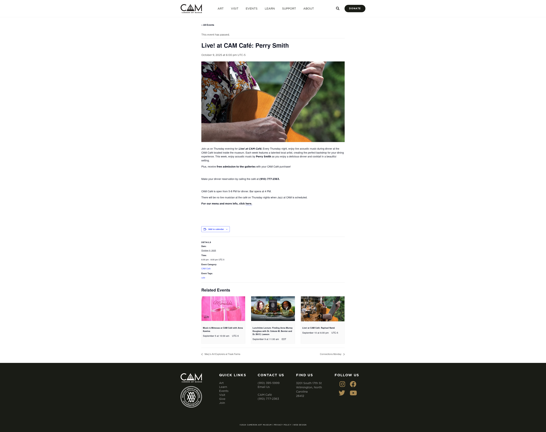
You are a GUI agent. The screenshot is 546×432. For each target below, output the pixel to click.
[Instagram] (342, 384)
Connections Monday (331, 354)
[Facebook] (353, 384)
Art (221, 8)
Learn (270, 8)
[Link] (191, 8)
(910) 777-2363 (268, 398)
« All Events (207, 24)
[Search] (338, 8)
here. (249, 203)
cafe (203, 277)
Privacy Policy (282, 425)
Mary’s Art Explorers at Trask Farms (222, 354)
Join (222, 403)
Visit (234, 8)
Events (252, 8)
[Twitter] (342, 393)
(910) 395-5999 (269, 383)
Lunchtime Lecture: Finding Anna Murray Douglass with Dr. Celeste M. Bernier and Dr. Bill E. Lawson (273, 331)
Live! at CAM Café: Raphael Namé (318, 327)
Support (289, 8)
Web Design (299, 425)
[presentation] (223, 309)
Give (222, 399)
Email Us (264, 387)
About (308, 8)
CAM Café (206, 268)
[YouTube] (353, 393)
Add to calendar (216, 229)
